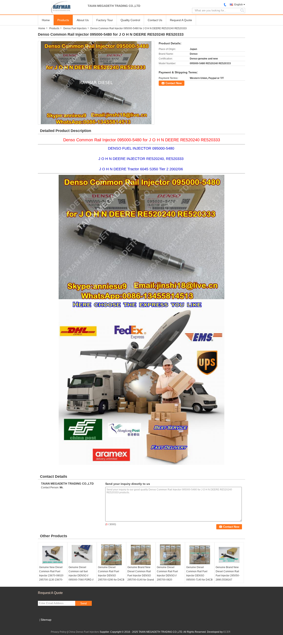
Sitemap (46, 619)
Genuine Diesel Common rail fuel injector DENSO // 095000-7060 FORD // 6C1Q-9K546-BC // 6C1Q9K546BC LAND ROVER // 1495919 (81, 580)
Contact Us (155, 20)
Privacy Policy (59, 631)
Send (83, 603)
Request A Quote (181, 20)
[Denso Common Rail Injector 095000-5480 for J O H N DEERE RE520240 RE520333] (96, 82)
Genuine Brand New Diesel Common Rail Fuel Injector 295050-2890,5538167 (228, 573)
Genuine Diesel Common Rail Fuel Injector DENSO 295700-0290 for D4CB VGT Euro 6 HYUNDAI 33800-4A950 (111, 577)
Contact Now (174, 83)
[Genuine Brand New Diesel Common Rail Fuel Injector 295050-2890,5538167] (229, 554)
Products (63, 20)
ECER (226, 631)
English (238, 4)
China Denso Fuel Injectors (83, 631)
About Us (83, 20)
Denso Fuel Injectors (75, 28)
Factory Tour (104, 20)
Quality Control (130, 20)
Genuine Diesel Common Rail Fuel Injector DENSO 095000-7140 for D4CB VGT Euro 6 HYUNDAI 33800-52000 (199, 577)
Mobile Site (46, 624)
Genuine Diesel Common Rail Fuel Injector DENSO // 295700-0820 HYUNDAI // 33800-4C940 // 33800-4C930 (170, 577)
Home (46, 20)
